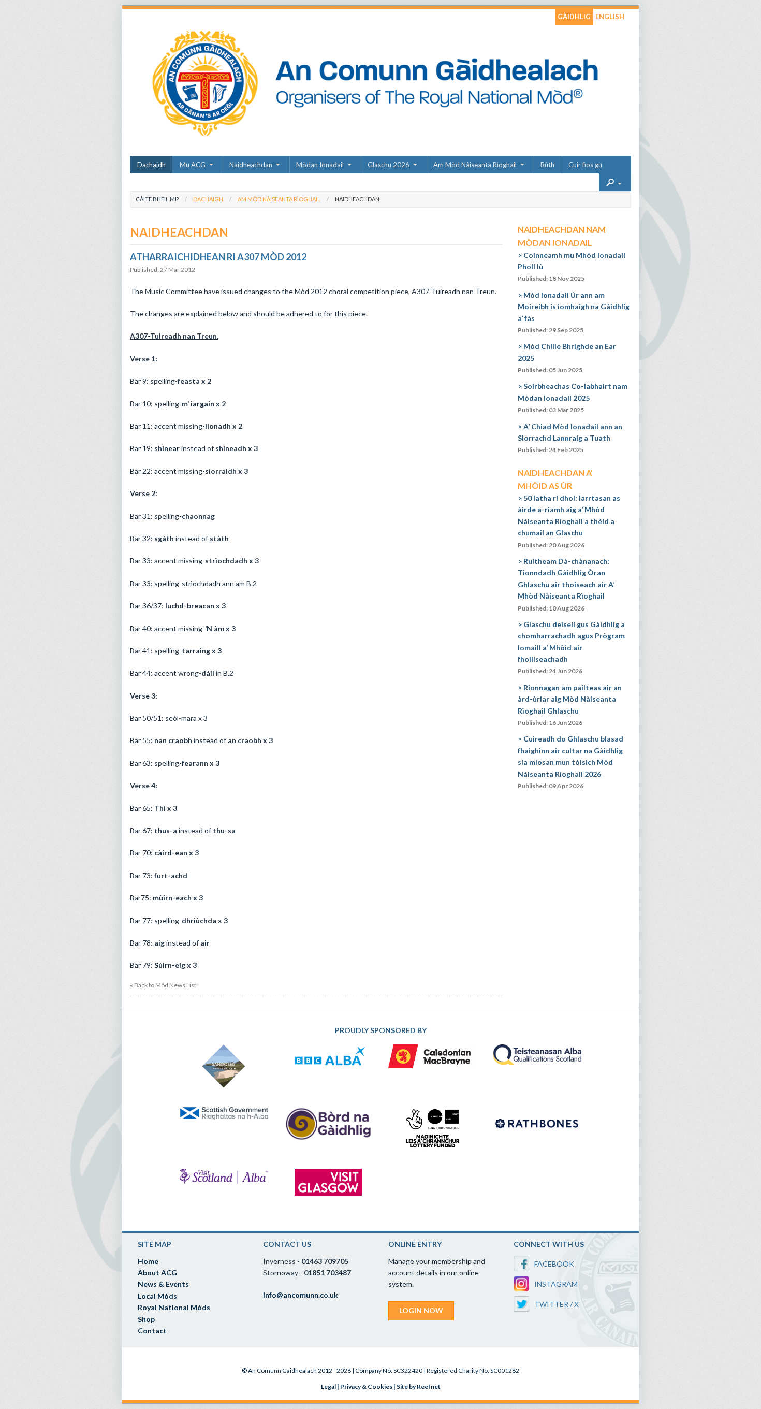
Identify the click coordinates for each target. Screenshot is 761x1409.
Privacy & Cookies (366, 1386)
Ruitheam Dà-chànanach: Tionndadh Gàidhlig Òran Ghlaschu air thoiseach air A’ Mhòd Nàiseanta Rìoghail (566, 584)
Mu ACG (193, 165)
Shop (146, 1319)
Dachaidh (151, 165)
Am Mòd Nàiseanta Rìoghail (475, 165)
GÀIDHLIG (574, 16)
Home (148, 1261)
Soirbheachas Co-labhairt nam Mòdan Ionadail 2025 (572, 398)
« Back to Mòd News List (163, 985)
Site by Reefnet (419, 1386)
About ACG (157, 1272)
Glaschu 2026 (388, 165)
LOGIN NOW (421, 1310)
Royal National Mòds (174, 1307)
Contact (152, 1330)
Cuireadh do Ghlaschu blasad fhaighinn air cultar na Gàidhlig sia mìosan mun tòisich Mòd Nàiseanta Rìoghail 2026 (570, 762)
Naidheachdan (250, 165)
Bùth (547, 165)
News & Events (163, 1284)
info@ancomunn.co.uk (300, 1294)
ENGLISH (609, 16)
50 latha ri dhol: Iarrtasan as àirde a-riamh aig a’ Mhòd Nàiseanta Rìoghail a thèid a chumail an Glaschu (569, 521)
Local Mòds (157, 1295)
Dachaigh (208, 199)
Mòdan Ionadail (320, 165)
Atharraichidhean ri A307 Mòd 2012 (218, 257)
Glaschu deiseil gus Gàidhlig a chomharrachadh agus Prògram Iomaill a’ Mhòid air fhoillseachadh (571, 647)
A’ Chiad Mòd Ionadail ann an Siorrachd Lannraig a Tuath (570, 438)
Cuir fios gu (585, 165)
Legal (328, 1386)
